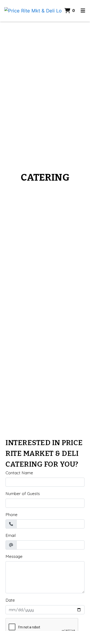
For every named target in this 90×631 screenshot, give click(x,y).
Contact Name (19, 472)
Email (11, 535)
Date (10, 600)
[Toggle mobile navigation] (83, 11)
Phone (12, 514)
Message (14, 556)
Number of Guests (23, 493)
